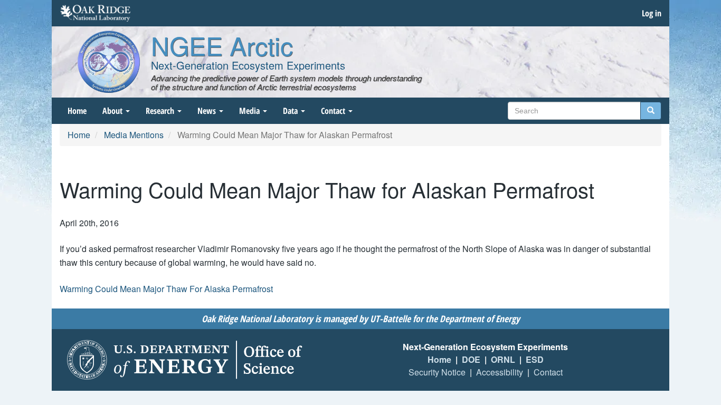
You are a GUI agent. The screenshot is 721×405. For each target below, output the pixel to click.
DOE (471, 359)
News (207, 111)
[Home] (108, 61)
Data (291, 111)
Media (250, 111)
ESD (535, 359)
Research (161, 111)
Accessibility (499, 372)
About (113, 111)
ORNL (503, 359)
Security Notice (437, 372)
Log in (651, 13)
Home (77, 111)
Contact (334, 111)
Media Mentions (134, 135)
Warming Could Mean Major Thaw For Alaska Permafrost (166, 289)
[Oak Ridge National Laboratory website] (95, 13)
